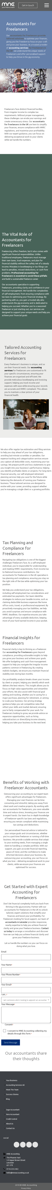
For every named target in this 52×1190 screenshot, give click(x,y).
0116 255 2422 (12, 1169)
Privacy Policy (26, 1188)
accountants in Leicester (16, 922)
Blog (8, 1099)
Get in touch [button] (28, 5)
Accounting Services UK (15, 1085)
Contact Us (10, 1128)
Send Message (10, 1042)
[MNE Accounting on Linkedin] (29, 1144)
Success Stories (12, 1094)
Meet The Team (12, 1090)
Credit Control (11, 1119)
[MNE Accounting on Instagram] (35, 1144)
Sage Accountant (12, 1110)
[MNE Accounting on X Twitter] (23, 1144)
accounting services (18, 48)
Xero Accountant (12, 1114)
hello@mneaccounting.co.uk (18, 1173)
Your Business (11, 1080)
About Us (9, 1124)
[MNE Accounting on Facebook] (16, 1144)
